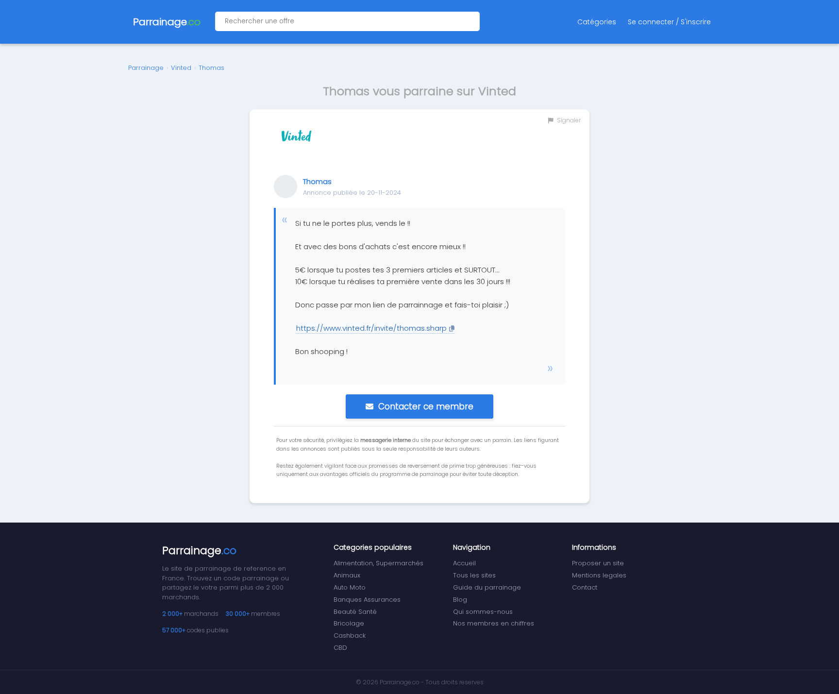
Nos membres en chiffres (493, 623)
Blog (460, 599)
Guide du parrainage (487, 587)
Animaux (347, 575)
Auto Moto (350, 587)
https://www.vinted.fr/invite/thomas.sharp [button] (371, 328)
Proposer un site (598, 563)
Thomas (211, 67)
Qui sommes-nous (483, 611)
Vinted (181, 67)
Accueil (464, 563)
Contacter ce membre (425, 406)
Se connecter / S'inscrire (669, 22)
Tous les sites (474, 575)
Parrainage (146, 67)
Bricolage (349, 623)
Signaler (568, 120)
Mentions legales (599, 575)
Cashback (350, 635)
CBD (340, 647)
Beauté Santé (355, 611)
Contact (584, 587)
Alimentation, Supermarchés (378, 563)
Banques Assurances (367, 599)
